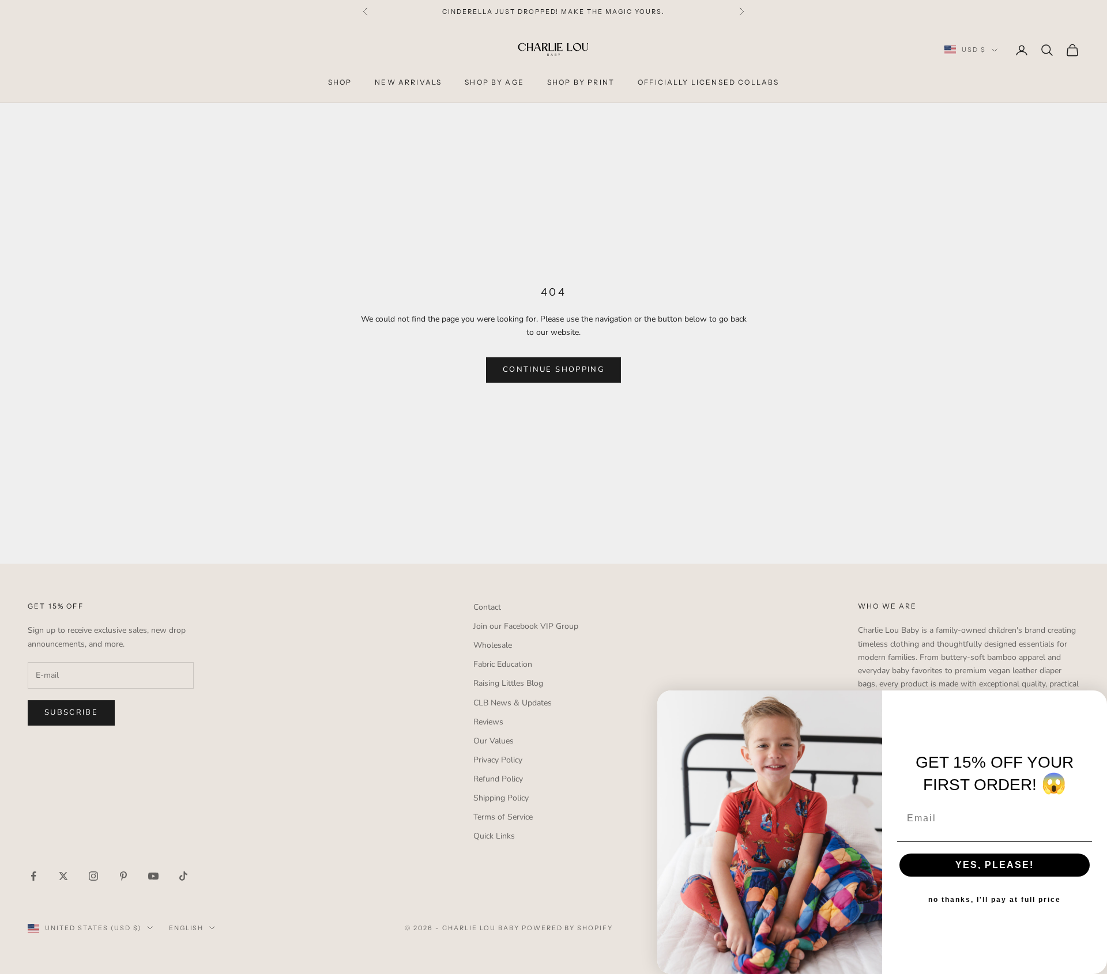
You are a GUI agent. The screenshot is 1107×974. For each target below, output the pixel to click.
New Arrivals (408, 82)
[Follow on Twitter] (63, 876)
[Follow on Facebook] (33, 876)
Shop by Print (581, 82)
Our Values (493, 740)
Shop (340, 82)
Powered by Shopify (567, 928)
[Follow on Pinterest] (123, 876)
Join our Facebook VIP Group (525, 626)
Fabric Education (502, 664)
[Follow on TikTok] (183, 876)
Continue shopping (553, 369)
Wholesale (492, 645)
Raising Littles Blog (508, 683)
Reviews (488, 721)
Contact (487, 607)
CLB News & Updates (512, 702)
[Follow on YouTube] (153, 876)
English (186, 928)
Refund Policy (498, 778)
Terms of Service (503, 816)
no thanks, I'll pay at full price (994, 900)
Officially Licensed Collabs (708, 82)
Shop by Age (494, 82)
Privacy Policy (497, 759)
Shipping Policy (501, 797)
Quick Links (494, 835)
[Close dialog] (1094, 703)
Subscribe (71, 712)
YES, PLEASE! (994, 865)
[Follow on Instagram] (93, 876)
